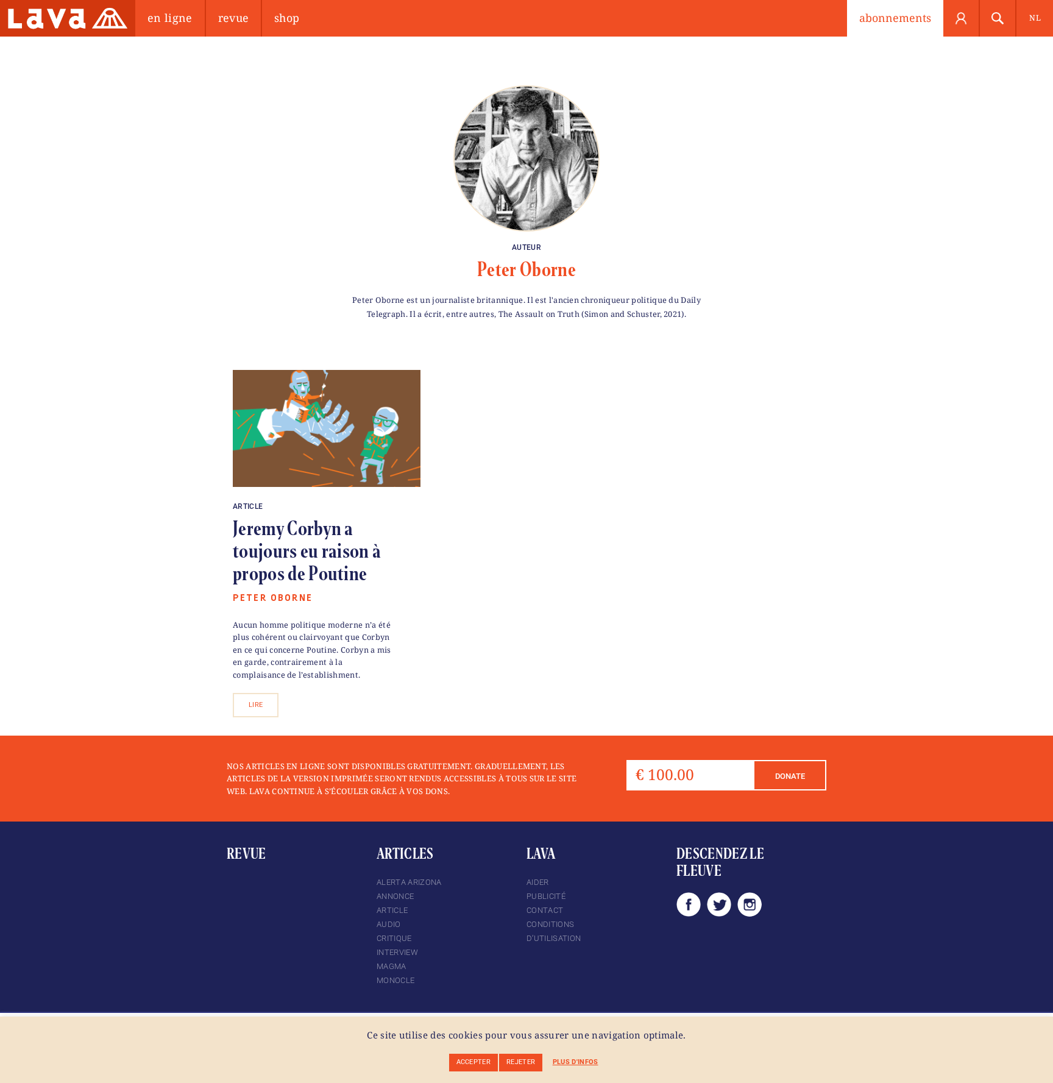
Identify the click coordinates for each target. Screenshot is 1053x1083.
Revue (233, 17)
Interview (397, 952)
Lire (256, 705)
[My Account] (961, 18)
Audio (389, 924)
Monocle (395, 980)
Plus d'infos (575, 1062)
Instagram (749, 904)
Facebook (688, 904)
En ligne (170, 17)
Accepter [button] (473, 1062)
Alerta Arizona (409, 882)
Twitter (719, 904)
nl (1035, 17)
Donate (790, 776)
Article (248, 506)
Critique (394, 938)
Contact (544, 910)
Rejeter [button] (520, 1062)
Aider (537, 882)
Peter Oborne (526, 269)
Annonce (395, 896)
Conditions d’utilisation (553, 931)
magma (391, 966)
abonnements (895, 17)
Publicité (546, 896)
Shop (286, 17)
